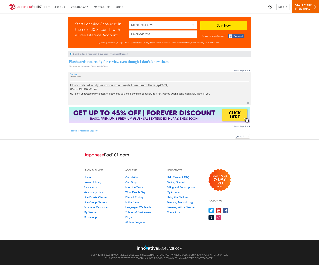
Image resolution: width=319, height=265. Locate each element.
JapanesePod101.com (182, 255)
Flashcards (90, 187)
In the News (132, 202)
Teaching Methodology (180, 202)
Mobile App (90, 217)
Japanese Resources (96, 207)
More (119, 7)
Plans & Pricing (134, 197)
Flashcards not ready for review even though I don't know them (119, 61)
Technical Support (119, 54)
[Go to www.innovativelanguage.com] (159, 247)
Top (248, 103)
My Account (173, 192)
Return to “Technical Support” (84, 131)
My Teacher (102, 7)
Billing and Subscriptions (181, 187)
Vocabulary (79, 7)
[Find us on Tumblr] (211, 217)
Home (87, 177)
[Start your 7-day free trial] (219, 180)
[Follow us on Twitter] (211, 210)
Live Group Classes (95, 202)
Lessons (59, 7)
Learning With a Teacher (181, 207)
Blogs (128, 217)
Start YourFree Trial (303, 7)
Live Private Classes (95, 197)
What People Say (135, 192)
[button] (270, 6)
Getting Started (176, 182)
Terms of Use (136, 43)
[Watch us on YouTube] (218, 210)
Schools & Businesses (138, 212)
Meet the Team (134, 187)
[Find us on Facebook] (226, 210)
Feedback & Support (98, 54)
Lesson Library (92, 182)
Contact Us (173, 212)
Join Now (224, 25)
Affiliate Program (135, 222)
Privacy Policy (149, 43)
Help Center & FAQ (178, 177)
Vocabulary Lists (93, 192)
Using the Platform (177, 197)
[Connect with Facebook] (236, 36)
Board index (79, 54)
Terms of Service (197, 258)
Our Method (132, 177)
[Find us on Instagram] (218, 217)
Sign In (282, 6)
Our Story (131, 182)
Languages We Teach (138, 207)
